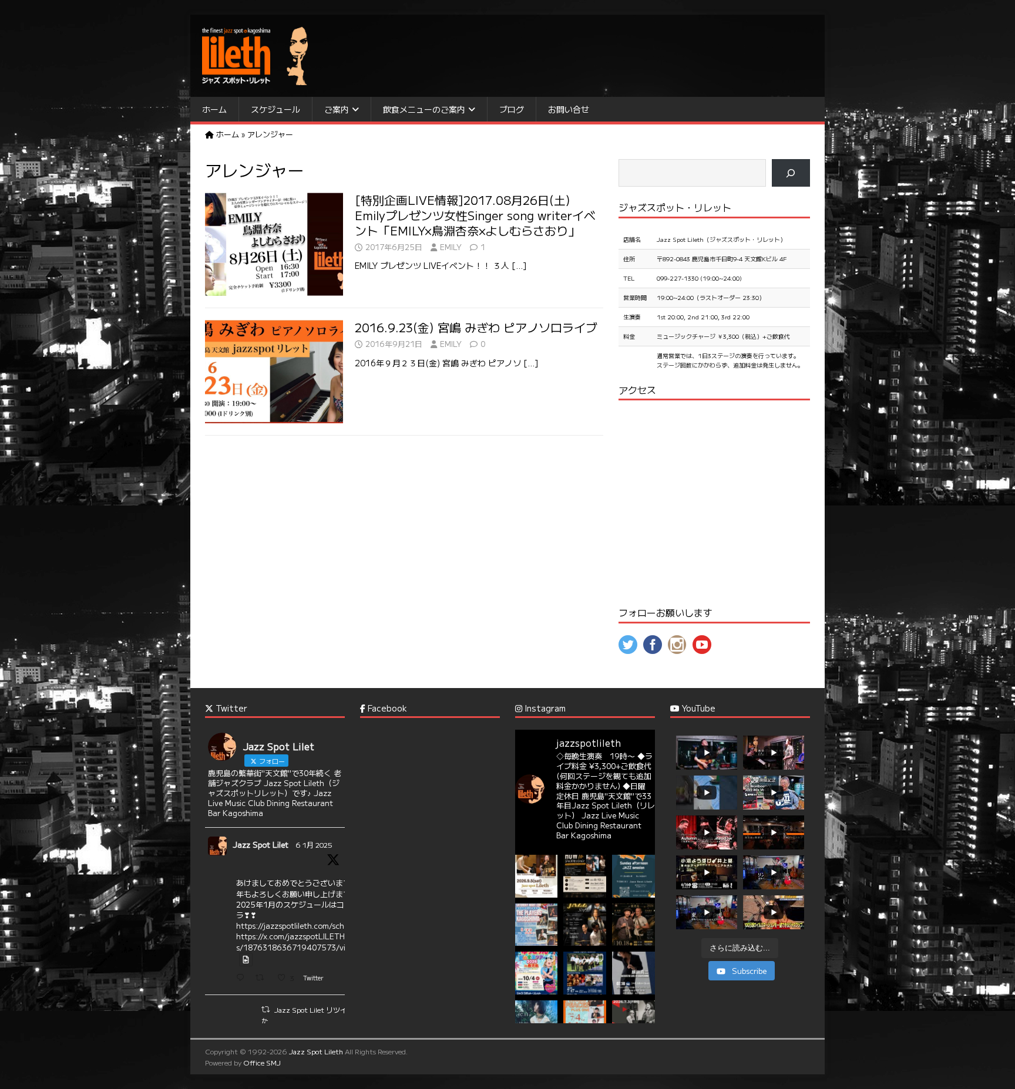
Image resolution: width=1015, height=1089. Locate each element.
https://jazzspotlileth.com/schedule (300, 925)
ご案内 (336, 109)
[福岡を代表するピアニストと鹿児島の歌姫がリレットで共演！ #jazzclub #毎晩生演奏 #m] (536, 876)
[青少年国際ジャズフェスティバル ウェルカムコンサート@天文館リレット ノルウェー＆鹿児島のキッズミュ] (584, 973)
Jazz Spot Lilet (260, 844)
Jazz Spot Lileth (316, 1051)
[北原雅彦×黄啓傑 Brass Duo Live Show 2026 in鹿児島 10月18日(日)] (633, 924)
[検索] (791, 173)
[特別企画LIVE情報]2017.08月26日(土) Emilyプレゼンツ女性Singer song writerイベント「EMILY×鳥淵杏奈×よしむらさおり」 (475, 215)
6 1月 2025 (313, 844)
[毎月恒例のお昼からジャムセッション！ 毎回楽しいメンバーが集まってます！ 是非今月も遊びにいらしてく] (633, 876)
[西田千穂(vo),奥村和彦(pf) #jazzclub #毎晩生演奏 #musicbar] (633, 1021)
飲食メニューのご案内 (424, 109)
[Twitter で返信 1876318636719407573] (243, 978)
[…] (519, 265)
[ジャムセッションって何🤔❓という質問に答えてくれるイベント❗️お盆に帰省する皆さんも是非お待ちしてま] (584, 876)
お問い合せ (568, 109)
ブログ (511, 109)
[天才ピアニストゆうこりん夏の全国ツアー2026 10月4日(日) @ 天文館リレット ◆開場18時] (536, 973)
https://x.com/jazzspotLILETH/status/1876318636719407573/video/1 (302, 941)
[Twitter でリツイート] (265, 1009)
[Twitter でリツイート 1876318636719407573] (263, 978)
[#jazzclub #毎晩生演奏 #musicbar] (536, 1021)
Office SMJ (262, 1062)
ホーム (214, 109)
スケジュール (275, 109)
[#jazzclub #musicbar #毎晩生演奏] (536, 924)
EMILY (451, 246)
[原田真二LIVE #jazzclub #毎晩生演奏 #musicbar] (633, 973)
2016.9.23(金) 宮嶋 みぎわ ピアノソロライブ (476, 327)
